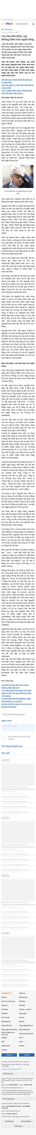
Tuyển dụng (18, 1126)
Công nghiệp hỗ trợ (26, 1025)
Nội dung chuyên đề (26, 1034)
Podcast (21, 1046)
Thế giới (22, 1005)
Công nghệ (23, 1013)
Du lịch (21, 1017)
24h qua (4, 1050)
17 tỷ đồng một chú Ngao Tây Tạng (16, 690)
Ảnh (3, 1042)
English (4, 1038)
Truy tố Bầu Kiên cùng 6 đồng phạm (17, 91)
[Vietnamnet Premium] (7, 994)
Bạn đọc (22, 1021)
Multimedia (6, 1046)
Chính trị (22, 993)
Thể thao (22, 1001)
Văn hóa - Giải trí (25, 1009)
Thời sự (4, 997)
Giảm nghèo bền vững (9, 1029)
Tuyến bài (9, 1055)
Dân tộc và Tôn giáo (8, 1001)
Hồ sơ (21, 1038)
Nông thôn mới (24, 1029)
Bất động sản (6, 1021)
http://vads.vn (12, 1114)
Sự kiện (26, 1055)
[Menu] (3, 24)
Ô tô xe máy (6, 1017)
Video (21, 1042)
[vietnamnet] (9, 25)
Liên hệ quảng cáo (8, 1099)
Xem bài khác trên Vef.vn (12, 93)
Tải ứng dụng (9, 1121)
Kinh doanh (8, 29)
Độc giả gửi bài (26, 1121)
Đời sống (5, 1009)
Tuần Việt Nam (7, 1025)
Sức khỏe (5, 1013)
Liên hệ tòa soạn (7, 1074)
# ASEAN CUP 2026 (22, 24)
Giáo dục (5, 1005)
